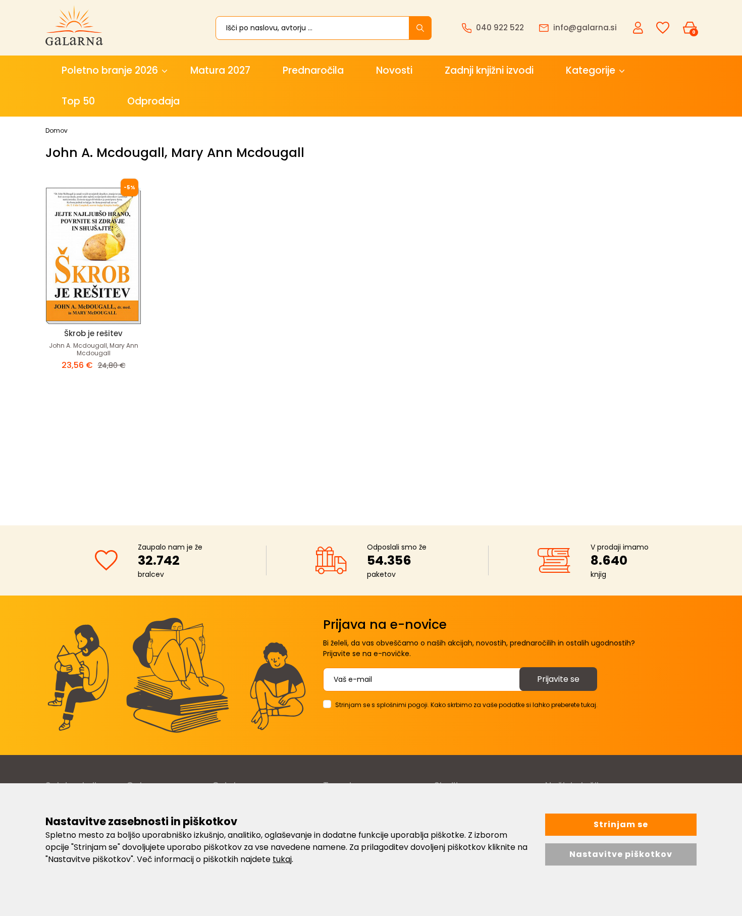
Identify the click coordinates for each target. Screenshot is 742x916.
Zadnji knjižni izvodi (489, 70)
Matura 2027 (220, 70)
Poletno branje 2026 (110, 70)
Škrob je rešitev (93, 333)
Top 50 (78, 101)
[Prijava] (639, 27)
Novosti (394, 70)
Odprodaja (153, 101)
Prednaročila (313, 70)
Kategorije (590, 70)
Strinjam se (621, 824)
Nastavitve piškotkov (620, 854)
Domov (56, 130)
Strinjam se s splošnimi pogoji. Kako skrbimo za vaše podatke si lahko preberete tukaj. (466, 705)
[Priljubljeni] (662, 28)
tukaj (282, 859)
